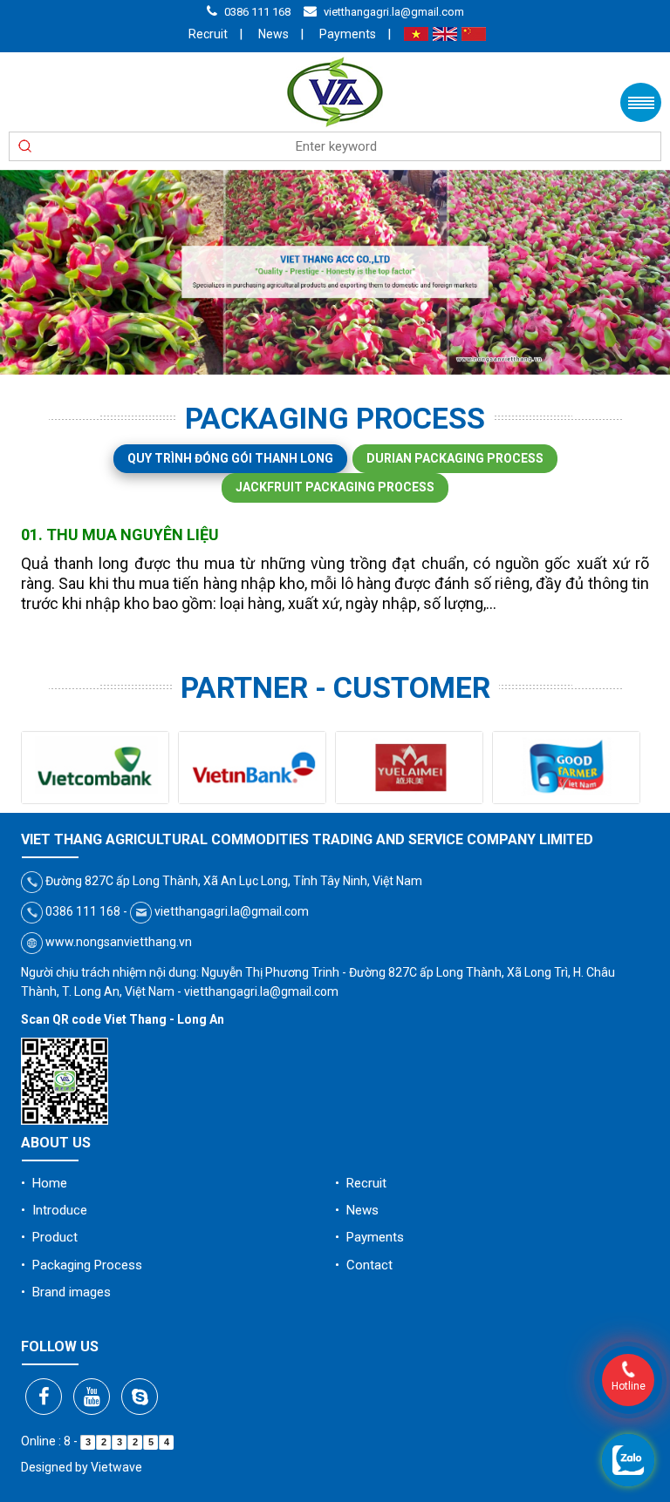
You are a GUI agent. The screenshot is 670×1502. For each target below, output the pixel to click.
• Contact (364, 1265)
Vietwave (116, 1467)
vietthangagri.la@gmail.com (394, 11)
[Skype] (139, 1396)
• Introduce (54, 1210)
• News (357, 1210)
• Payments (369, 1237)
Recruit (208, 34)
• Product (49, 1237)
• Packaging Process (81, 1265)
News (273, 34)
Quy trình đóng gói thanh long (230, 458)
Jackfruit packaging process (335, 487)
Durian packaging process (455, 458)
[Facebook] (43, 1396)
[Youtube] (91, 1396)
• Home (44, 1183)
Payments (347, 34)
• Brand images (66, 1292)
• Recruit (360, 1183)
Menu (640, 102)
